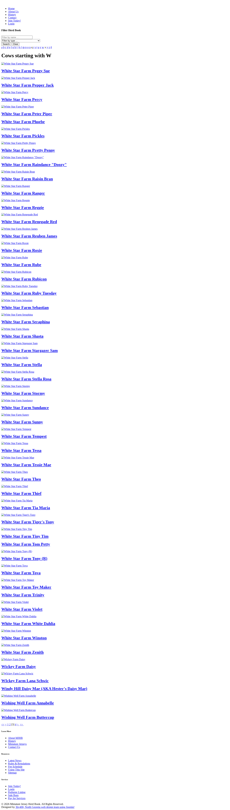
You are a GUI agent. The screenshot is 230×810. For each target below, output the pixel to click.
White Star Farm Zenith (22, 652)
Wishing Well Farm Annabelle (27, 703)
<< (2, 724)
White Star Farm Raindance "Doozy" (34, 164)
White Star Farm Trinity (22, 595)
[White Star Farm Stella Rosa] (17, 371)
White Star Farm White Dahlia (28, 623)
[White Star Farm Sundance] (17, 400)
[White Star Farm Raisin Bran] (18, 171)
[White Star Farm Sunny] (15, 414)
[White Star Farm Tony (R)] (16, 551)
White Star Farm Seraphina (25, 322)
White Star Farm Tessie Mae (26, 465)
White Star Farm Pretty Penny (28, 150)
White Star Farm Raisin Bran (27, 179)
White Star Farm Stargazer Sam (29, 350)
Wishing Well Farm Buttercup (27, 717)
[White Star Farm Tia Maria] (16, 500)
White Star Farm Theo (21, 479)
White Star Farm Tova (21, 573)
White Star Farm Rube (21, 264)
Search (6, 44)
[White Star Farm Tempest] (16, 429)
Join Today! (14, 786)
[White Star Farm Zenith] (15, 645)
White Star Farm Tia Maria (25, 508)
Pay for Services (16, 798)
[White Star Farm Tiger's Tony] (18, 514)
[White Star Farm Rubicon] (16, 271)
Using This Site (16, 769)
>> (22, 724)
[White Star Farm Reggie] (15, 200)
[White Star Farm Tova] (14, 565)
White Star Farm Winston (24, 638)
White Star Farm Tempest (24, 436)
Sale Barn (13, 795)
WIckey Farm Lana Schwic (25, 681)
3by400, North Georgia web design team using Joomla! (44, 807)
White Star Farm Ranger (23, 193)
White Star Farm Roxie (21, 250)
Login (11, 789)
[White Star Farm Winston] (16, 630)
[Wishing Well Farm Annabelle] (18, 695)
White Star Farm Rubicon (24, 279)
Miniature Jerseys (17, 744)
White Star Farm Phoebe (23, 122)
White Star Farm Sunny (22, 422)
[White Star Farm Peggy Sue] (17, 63)
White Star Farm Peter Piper (26, 114)
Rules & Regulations (19, 763)
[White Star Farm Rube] (14, 257)
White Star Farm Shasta (22, 336)
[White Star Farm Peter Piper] (17, 106)
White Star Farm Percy (21, 99)
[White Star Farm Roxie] (15, 243)
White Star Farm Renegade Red (29, 221)
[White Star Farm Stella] (14, 357)
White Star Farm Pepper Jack (27, 85)
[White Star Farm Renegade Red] (19, 214)
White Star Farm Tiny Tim (24, 536)
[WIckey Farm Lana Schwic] (17, 673)
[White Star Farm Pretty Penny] (18, 143)
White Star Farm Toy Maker (26, 587)
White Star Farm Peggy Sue (25, 71)
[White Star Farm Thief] (14, 486)
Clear (15, 44)
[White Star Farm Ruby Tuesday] (19, 286)
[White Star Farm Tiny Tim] (16, 529)
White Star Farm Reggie (22, 207)
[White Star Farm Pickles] (15, 128)
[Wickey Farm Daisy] (13, 659)
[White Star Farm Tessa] (14, 443)
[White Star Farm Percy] (14, 92)
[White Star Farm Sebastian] (16, 300)
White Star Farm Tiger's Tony (27, 522)
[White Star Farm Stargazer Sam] (19, 343)
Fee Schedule (15, 766)
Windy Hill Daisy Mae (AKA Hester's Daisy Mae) (44, 688)
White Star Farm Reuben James (29, 236)
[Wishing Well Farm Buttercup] (18, 710)
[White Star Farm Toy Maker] (17, 580)
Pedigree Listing (16, 792)
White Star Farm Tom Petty (25, 544)
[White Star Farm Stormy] (15, 386)
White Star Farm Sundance (25, 407)
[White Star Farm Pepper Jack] (18, 78)
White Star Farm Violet (21, 609)
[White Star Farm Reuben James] (19, 228)
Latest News (14, 760)
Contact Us (14, 747)
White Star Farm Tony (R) (24, 558)
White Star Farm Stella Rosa (26, 379)
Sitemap (12, 772)
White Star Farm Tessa (21, 450)
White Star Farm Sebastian (25, 307)
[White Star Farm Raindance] (22, 157)
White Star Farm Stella (21, 364)
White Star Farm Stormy (23, 393)
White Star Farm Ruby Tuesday (29, 293)
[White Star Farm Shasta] (15, 329)
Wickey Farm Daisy (18, 666)
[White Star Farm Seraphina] (17, 314)
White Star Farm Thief (21, 493)
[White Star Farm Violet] (15, 602)
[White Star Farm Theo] (14, 471)
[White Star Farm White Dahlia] (18, 616)
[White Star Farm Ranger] (15, 186)
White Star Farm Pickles (22, 136)
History (12, 741)
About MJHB (15, 738)
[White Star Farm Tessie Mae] (17, 457)
